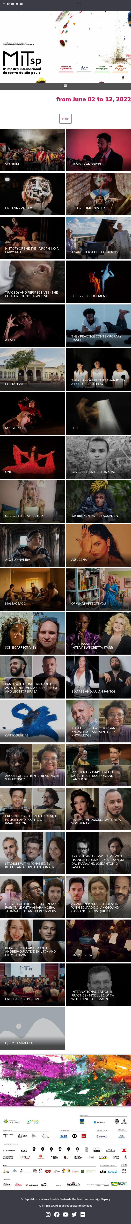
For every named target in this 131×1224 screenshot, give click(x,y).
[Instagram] (4, 4)
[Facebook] (8, 4)
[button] (78, 4)
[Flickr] (21, 4)
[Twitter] (17, 4)
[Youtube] (12, 4)
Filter (65, 118)
